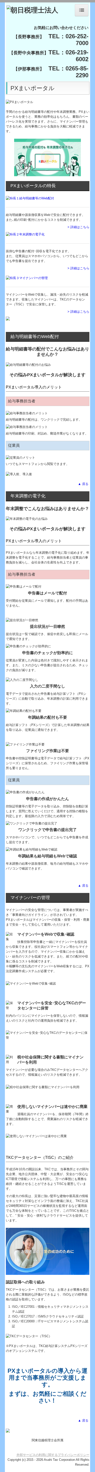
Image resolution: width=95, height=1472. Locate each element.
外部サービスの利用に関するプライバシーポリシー (53, 1455)
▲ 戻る (83, 484)
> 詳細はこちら (78, 227)
